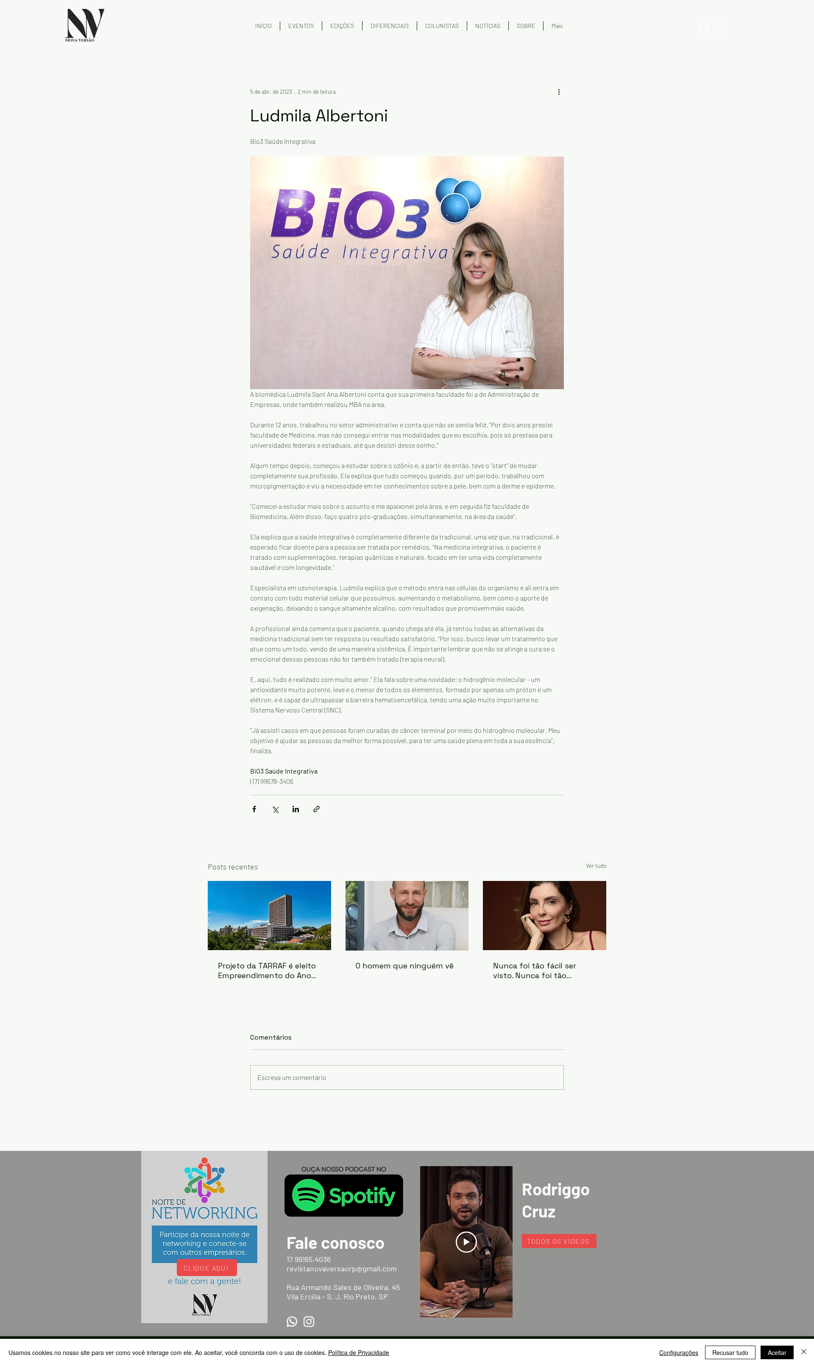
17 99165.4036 (309, 1259)
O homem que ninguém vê (405, 966)
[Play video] (466, 1242)
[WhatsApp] (703, 27)
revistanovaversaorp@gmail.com (342, 1268)
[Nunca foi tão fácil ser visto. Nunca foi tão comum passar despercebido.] (544, 915)
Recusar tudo (730, 1352)
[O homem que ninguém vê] (407, 916)
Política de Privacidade (358, 1352)
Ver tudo (596, 865)
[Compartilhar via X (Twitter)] (275, 809)
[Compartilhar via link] (316, 809)
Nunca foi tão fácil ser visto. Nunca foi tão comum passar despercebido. (534, 970)
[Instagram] (720, 27)
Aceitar (777, 1352)
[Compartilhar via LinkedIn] (296, 809)
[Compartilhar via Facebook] (254, 809)
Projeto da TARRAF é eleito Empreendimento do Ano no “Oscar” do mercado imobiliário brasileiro (267, 970)
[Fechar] (804, 1352)
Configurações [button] (678, 1352)
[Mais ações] (559, 91)
